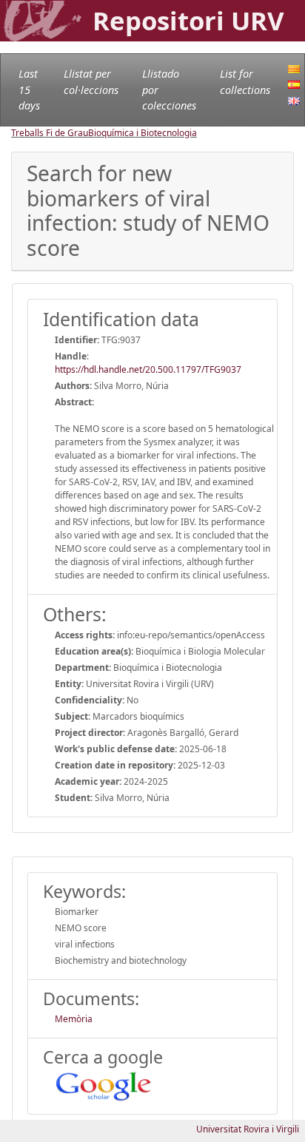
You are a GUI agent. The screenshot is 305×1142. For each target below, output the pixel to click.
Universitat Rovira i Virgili (247, 1129)
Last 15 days (29, 89)
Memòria (74, 1019)
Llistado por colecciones (169, 89)
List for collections (245, 82)
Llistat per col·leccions (91, 82)
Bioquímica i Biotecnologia (142, 132)
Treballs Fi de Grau (49, 132)
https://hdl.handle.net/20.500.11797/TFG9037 (148, 369)
